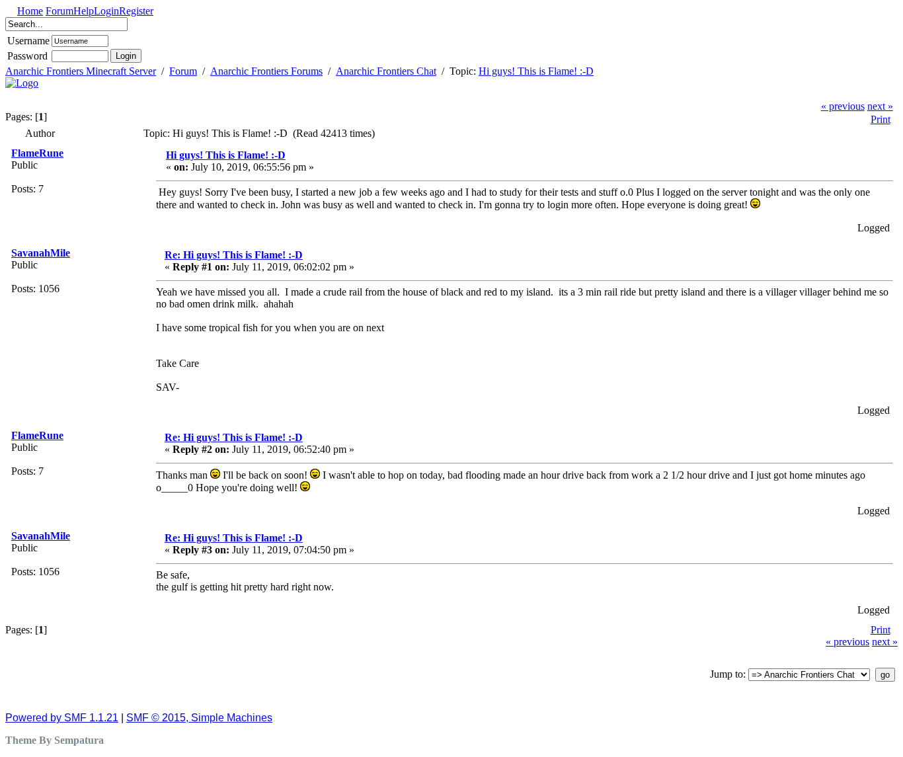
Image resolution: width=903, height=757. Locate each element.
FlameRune (37, 153)
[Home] (21, 83)
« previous (843, 106)
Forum (59, 11)
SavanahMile (40, 253)
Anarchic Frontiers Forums (266, 71)
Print (880, 119)
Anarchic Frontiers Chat (386, 71)
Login (106, 11)
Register (136, 11)
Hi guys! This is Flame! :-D (536, 71)
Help (83, 11)
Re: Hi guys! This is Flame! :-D (234, 254)
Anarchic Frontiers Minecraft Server (80, 71)
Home (30, 11)
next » (880, 106)
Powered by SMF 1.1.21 (61, 717)
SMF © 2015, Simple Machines (199, 717)
